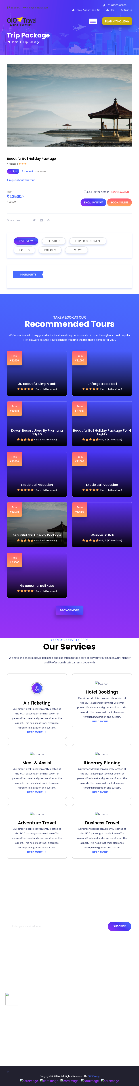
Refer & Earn (81, 1000)
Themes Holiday (18, 1035)
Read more (35, 732)
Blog (112, 9)
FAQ (76, 994)
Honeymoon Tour (19, 1055)
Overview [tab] (26, 241)
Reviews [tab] (76, 250)
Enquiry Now (93, 202)
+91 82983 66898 (116, 5)
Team (12, 975)
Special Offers (17, 1022)
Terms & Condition (19, 987)
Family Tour (15, 1048)
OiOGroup (94, 1076)
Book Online (119, 202)
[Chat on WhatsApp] (11, 998)
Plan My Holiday (117, 21)
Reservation (16, 1000)
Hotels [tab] (24, 250)
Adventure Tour (17, 1042)
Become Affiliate (83, 987)
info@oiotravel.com (37, 7)
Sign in (128, 9)
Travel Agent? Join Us (87, 9)
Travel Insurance (83, 975)
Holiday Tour (16, 1029)
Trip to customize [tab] (88, 241)
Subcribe (119, 926)
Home (14, 42)
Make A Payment (83, 962)
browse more (69, 610)
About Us (14, 962)
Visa (76, 981)
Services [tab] (54, 241)
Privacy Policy (17, 981)
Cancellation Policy (19, 994)
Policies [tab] (50, 250)
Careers (78, 968)
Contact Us (15, 968)
